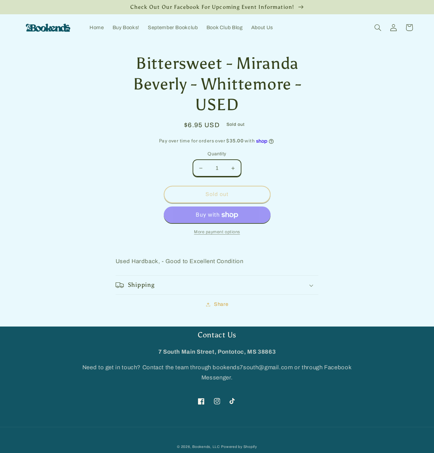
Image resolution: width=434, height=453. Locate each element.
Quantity (217, 153)
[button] (378, 27)
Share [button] (221, 304)
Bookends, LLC (206, 447)
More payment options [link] (217, 232)
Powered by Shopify (239, 447)
